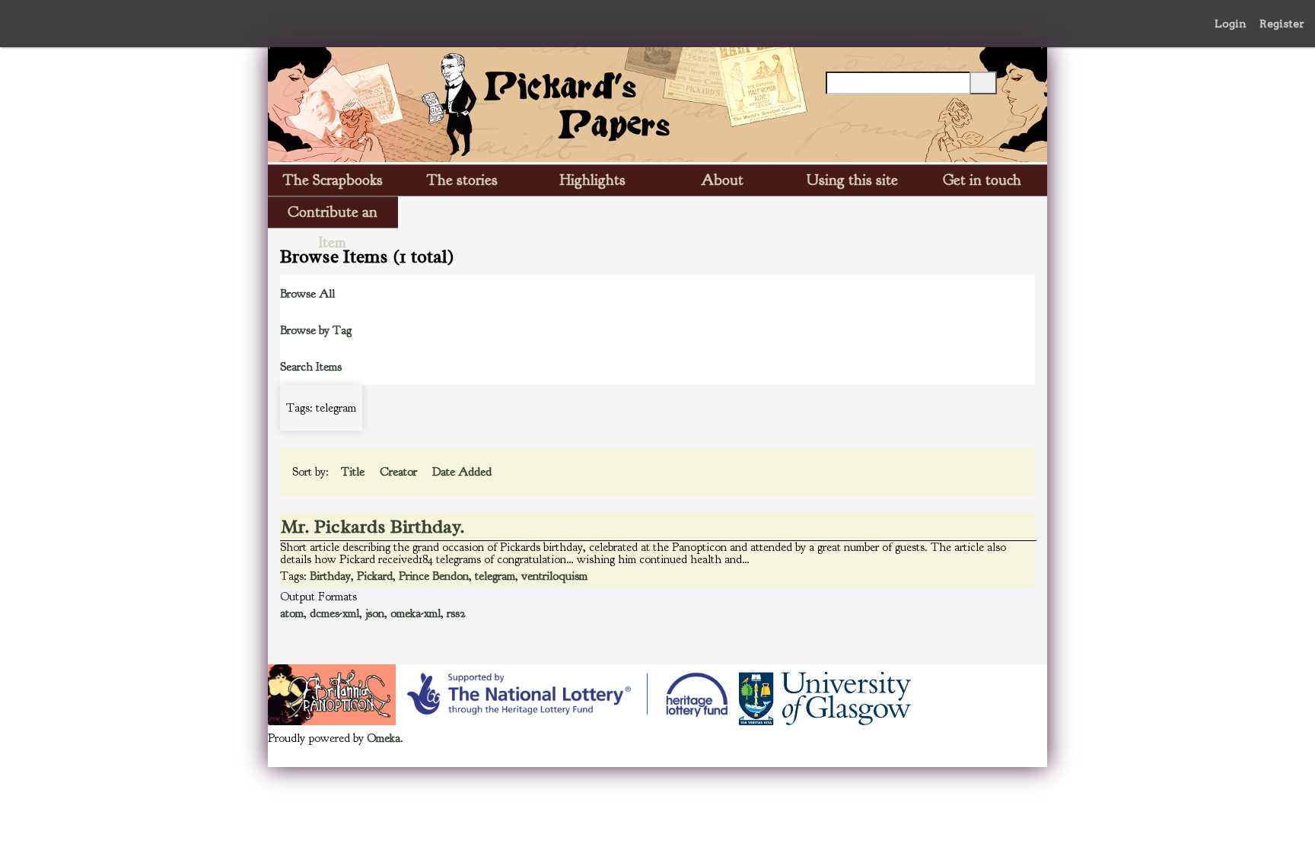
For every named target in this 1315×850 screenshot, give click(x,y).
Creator (400, 471)
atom (292, 613)
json (374, 613)
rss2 (456, 613)
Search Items (311, 366)
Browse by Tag (316, 330)
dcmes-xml (334, 613)
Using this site (852, 179)
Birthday (330, 576)
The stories (462, 179)
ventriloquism (554, 576)
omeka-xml (415, 613)
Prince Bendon (434, 576)
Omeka (383, 738)
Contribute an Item (332, 215)
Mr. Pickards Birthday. (373, 526)
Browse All (307, 293)
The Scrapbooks (333, 179)
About (722, 179)
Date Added (463, 471)
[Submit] (983, 83)
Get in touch (982, 179)
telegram (495, 576)
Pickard (375, 576)
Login (1231, 24)
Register (1281, 24)
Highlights (593, 179)
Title (354, 471)
